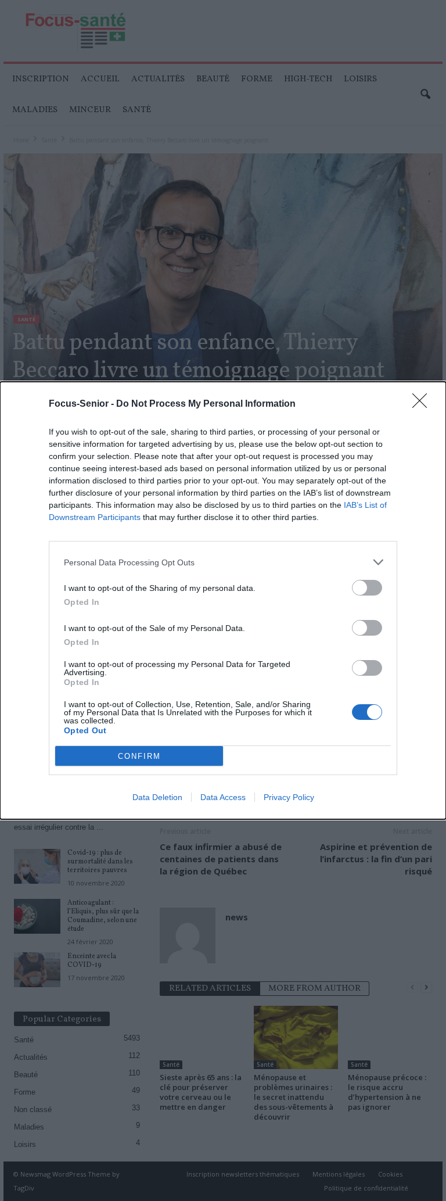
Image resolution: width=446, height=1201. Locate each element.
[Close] (423, 404)
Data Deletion (157, 797)
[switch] (367, 588)
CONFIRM (139, 756)
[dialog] (223, 600)
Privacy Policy (289, 797)
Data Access (223, 797)
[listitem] (223, 562)
